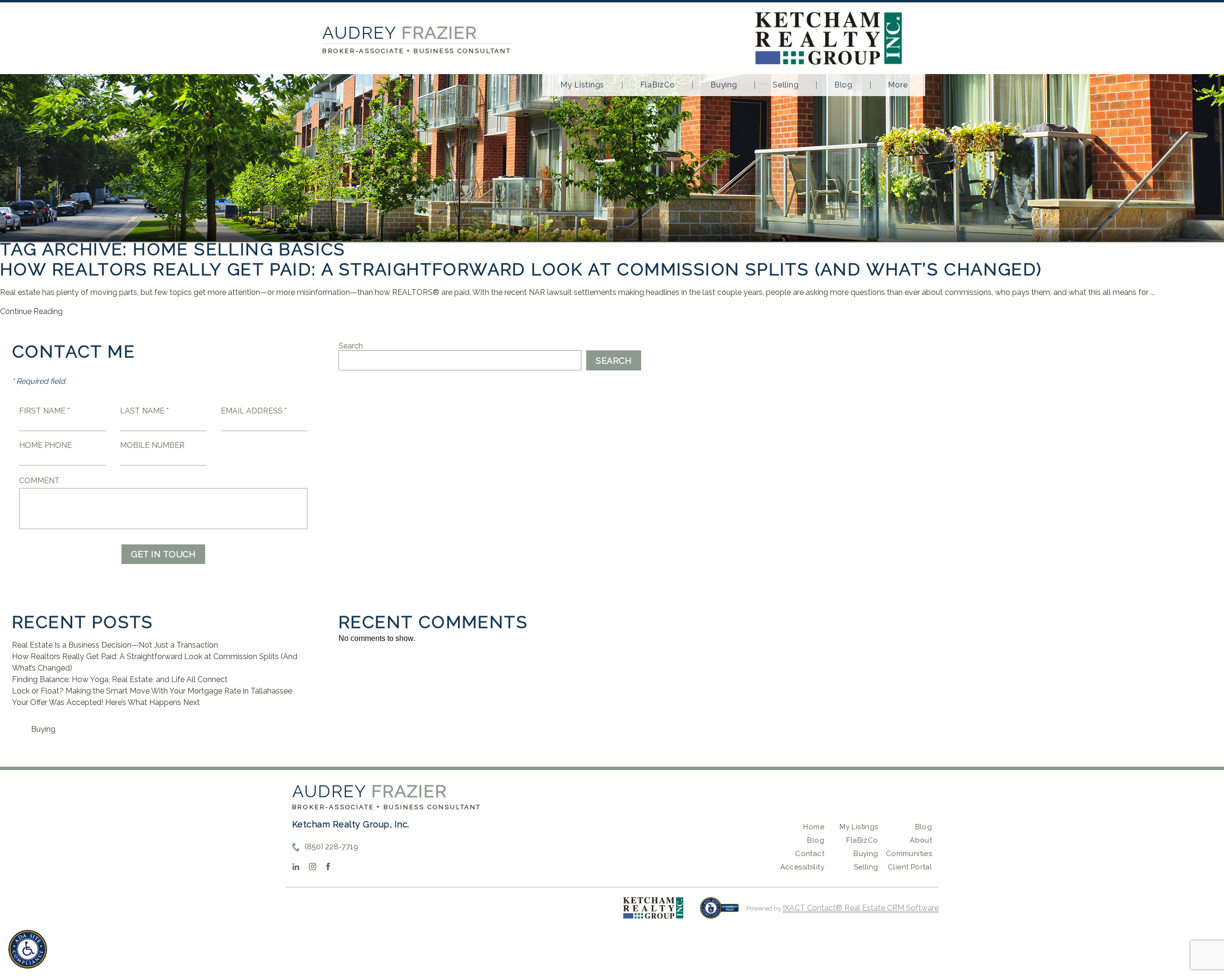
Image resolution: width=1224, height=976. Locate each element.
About (921, 840)
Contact (809, 853)
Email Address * (254, 410)
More (897, 85)
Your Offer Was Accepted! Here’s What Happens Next (106, 702)
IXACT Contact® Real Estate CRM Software (861, 907)
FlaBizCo (657, 85)
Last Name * (144, 410)
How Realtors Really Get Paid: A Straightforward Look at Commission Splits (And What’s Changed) (521, 269)
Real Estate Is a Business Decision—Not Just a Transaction (115, 645)
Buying (723, 85)
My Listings (582, 85)
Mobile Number (152, 445)
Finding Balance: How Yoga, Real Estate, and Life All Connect (120, 679)
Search (351, 345)
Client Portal (910, 867)
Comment (39, 480)
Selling (785, 85)
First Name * (44, 410)
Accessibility (802, 867)
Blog (843, 85)
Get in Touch (163, 554)
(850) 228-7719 (331, 846)
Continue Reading (31, 311)
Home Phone (45, 445)
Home (813, 827)
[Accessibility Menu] (27, 949)
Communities (909, 853)
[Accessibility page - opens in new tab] (719, 912)
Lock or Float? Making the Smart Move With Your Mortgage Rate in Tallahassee (152, 690)
